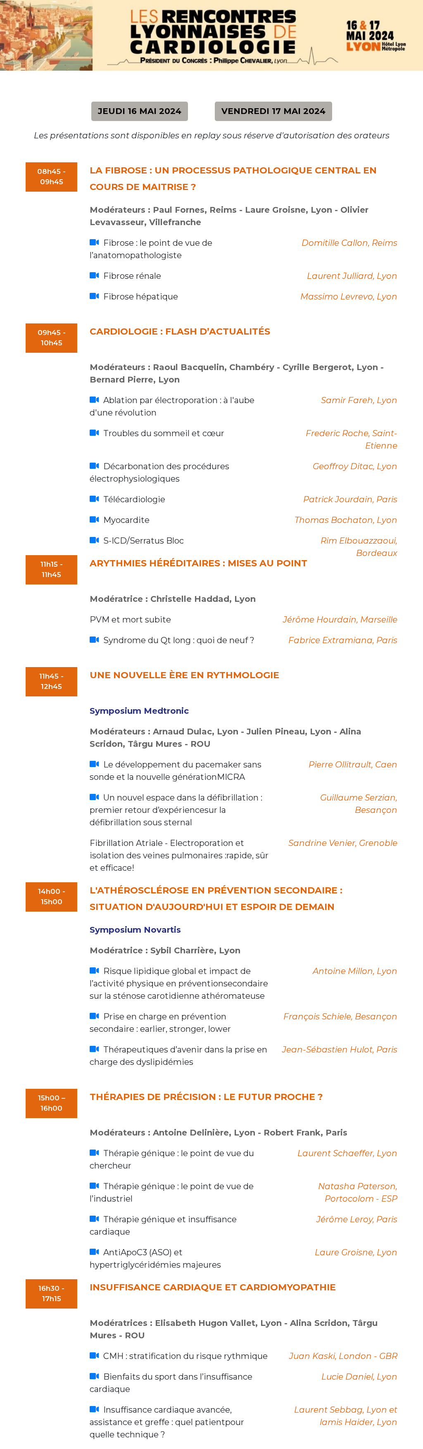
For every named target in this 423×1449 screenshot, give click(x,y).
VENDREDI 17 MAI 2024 (273, 111)
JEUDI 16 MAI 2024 (139, 111)
